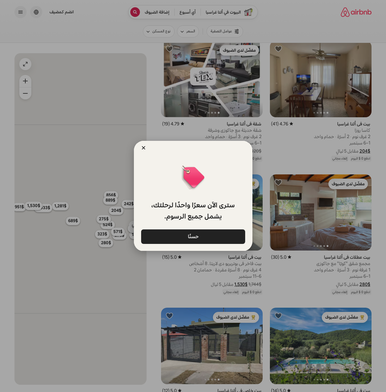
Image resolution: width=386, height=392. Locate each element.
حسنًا (193, 236)
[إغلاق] (143, 147)
